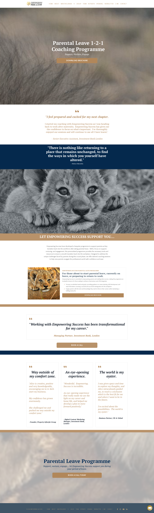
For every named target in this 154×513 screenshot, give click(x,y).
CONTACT (123, 4)
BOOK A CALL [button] (77, 345)
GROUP (78, 4)
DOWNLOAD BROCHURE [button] (77, 61)
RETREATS (91, 4)
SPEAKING (99, 4)
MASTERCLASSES (66, 4)
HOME (51, 4)
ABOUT (56, 4)
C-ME (117, 4)
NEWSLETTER (109, 4)
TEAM (85, 4)
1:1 (74, 4)
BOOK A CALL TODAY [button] (77, 475)
